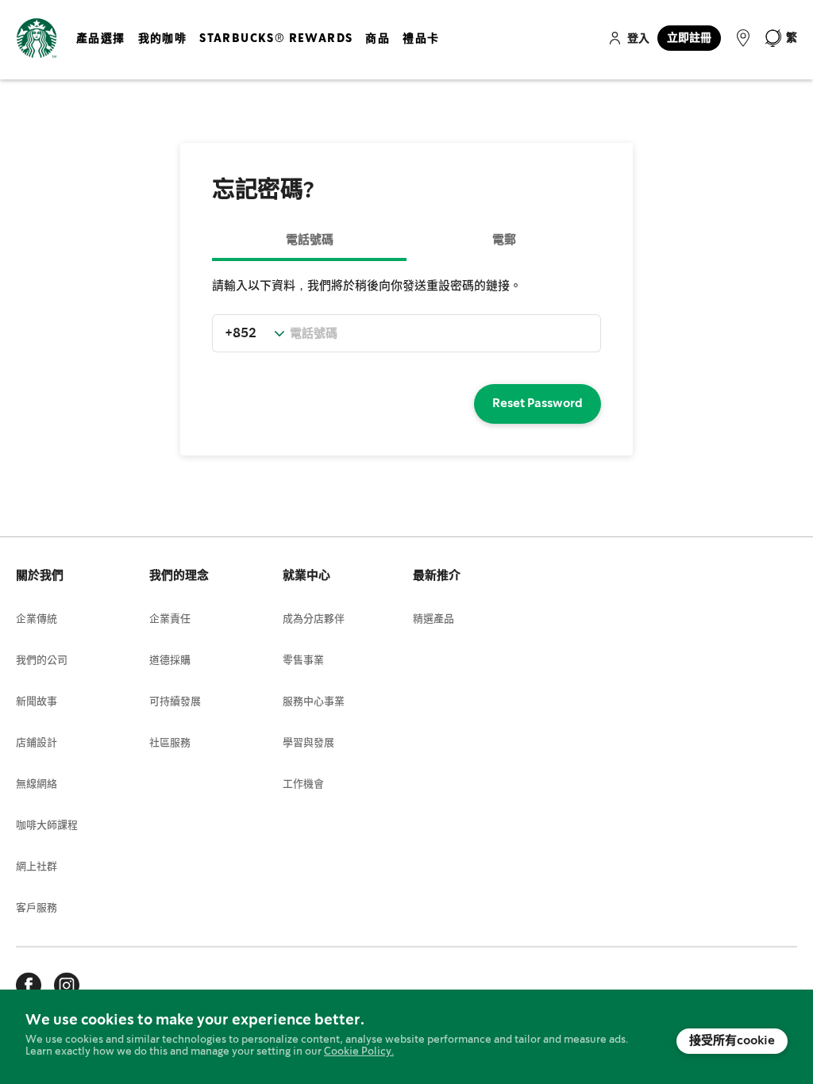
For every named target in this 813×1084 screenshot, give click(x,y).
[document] (406, 1037)
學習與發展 (308, 743)
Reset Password (537, 403)
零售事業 (303, 660)
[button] (780, 38)
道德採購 (170, 660)
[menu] (261, 51)
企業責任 (170, 619)
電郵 (504, 240)
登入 (638, 38)
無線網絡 (36, 784)
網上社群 (36, 867)
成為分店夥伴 (314, 619)
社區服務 (170, 743)
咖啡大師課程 (47, 826)
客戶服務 (36, 908)
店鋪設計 (36, 743)
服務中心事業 (314, 702)
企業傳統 (36, 619)
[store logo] (36, 38)
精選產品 (433, 619)
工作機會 (303, 784)
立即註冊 (689, 38)
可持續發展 (175, 702)
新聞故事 (36, 702)
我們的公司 (41, 660)
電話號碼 (309, 240)
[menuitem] (100, 51)
